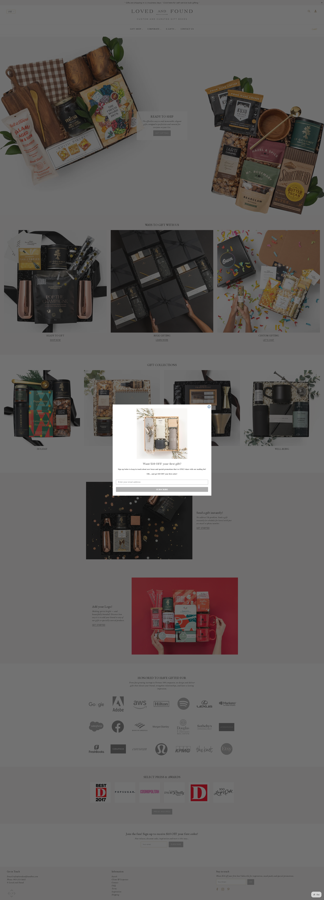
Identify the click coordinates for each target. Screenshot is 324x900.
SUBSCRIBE (162, 489)
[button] (162, 433)
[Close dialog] (209, 407)
